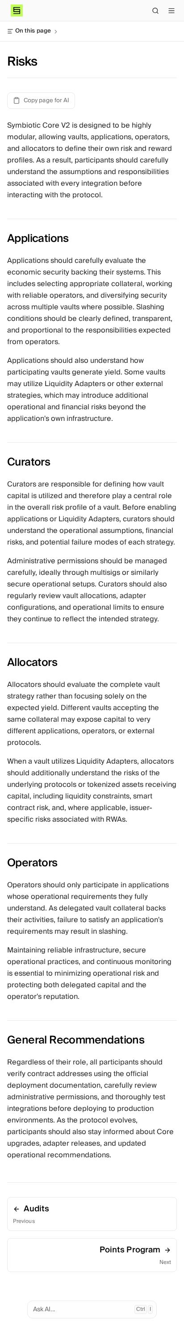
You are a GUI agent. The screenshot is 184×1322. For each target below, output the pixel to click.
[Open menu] (171, 11)
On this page (33, 31)
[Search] (155, 11)
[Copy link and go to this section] (76, 238)
